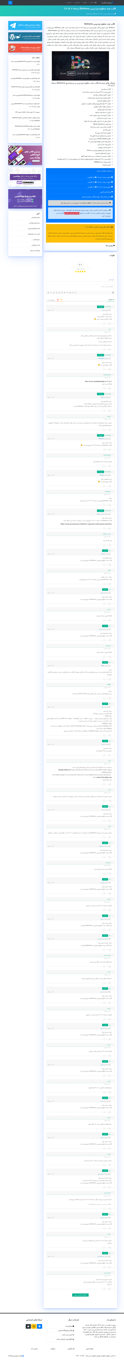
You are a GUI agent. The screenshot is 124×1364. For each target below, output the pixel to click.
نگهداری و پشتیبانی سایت (64, 1339)
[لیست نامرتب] (62, 292)
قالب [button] (91, 3)
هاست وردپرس (17, 1356)
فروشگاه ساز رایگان (35, 251)
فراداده (10, 1356)
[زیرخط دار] (53, 292)
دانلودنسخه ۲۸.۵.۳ (104, 187)
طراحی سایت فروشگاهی (34, 234)
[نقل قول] (64, 292)
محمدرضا (101, 629)
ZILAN (102, 666)
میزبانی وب (69, 1326)
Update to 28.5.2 (106, 381)
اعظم (102, 554)
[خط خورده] (56, 292)
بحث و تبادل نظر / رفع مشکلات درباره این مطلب (96, 197)
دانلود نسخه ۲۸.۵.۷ (104, 177)
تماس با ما (34, 1349)
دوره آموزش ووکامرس (34, 223)
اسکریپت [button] (77, 3)
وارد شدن (111, 280)
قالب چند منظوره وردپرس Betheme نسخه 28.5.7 (90, 9)
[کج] (51, 292)
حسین (102, 593)
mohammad (101, 358)
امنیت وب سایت (67, 1335)
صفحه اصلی (89, 1349)
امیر (109, 551)
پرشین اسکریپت (106, 3)
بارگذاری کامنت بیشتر (80, 1295)
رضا (103, 310)
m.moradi (108, 307)
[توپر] (48, 292)
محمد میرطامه (100, 514)
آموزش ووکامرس (35, 217)
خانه (95, 2)
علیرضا (102, 397)
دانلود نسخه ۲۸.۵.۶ (104, 182)
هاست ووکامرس (36, 245)
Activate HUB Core (64, 770)
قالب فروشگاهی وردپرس (34, 229)
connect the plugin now (104, 777)
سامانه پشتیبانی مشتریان (71, 213)
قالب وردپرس (106, 14)
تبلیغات (52, 1349)
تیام (103, 707)
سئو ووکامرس (36, 240)
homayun (102, 475)
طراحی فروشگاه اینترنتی (65, 1330)
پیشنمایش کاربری (105, 192)
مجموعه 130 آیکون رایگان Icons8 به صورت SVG (27, 112)
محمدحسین (101, 939)
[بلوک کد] (67, 292)
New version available (92, 381)
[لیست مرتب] (59, 292)
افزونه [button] (85, 3)
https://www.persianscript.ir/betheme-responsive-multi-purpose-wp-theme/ (86, 524)
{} (72, 292)
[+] (75, 292)
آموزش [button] (69, 3)
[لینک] (70, 292)
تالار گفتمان (71, 1349)
